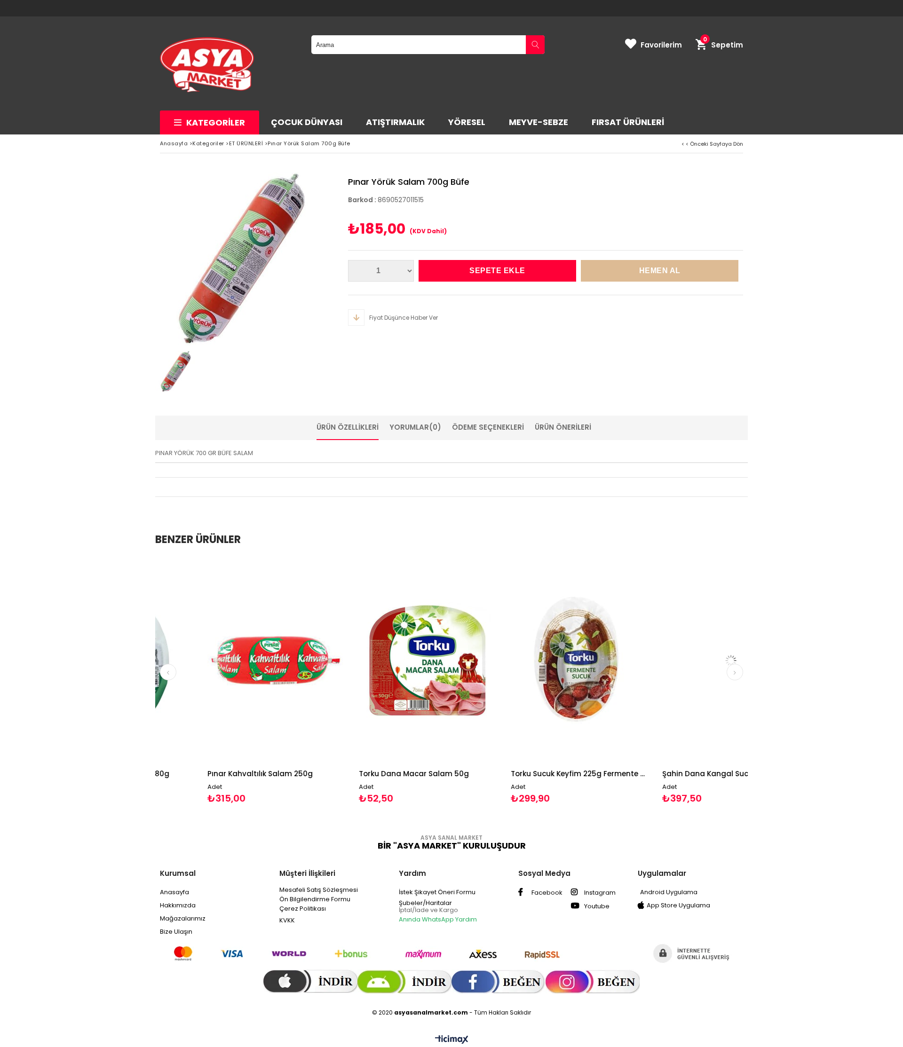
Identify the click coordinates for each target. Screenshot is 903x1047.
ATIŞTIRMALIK (395, 122)
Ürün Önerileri (563, 427)
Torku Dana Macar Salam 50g (362, 774)
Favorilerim (661, 45)
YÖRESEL (466, 122)
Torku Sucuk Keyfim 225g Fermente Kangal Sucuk (528, 774)
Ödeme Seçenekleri (488, 427)
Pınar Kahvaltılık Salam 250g (208, 774)
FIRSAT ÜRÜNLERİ (628, 122)
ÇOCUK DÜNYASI (306, 122)
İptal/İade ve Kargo (428, 909)
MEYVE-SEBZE (538, 122)
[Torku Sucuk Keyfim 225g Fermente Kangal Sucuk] (528, 660)
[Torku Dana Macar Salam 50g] (376, 660)
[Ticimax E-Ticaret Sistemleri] (451, 1040)
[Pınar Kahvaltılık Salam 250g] (224, 660)
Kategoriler (215, 122)
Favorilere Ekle (224, 680)
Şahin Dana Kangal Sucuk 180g (667, 774)
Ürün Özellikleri (348, 427)
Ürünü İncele (257, 680)
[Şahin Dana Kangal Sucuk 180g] (679, 660)
